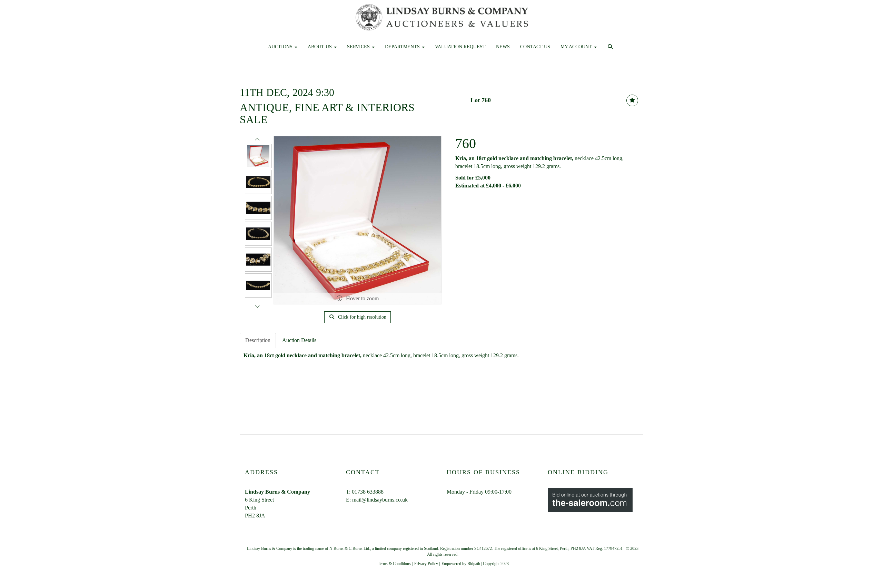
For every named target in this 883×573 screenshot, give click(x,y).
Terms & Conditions (394, 563)
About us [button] (320, 46)
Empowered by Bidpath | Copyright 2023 (475, 563)
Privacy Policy (426, 563)
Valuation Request (460, 46)
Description (257, 340)
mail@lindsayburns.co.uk (380, 500)
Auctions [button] (281, 46)
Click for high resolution (361, 317)
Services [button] (359, 46)
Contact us (535, 46)
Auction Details (299, 340)
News (503, 46)
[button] (611, 46)
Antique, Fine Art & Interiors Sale (327, 113)
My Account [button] (576, 46)
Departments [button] (403, 46)
